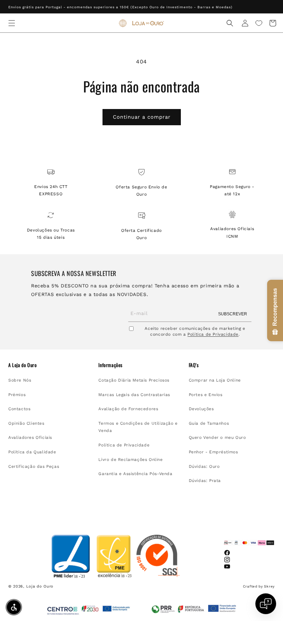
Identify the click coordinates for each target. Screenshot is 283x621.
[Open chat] (265, 603)
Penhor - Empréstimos (213, 452)
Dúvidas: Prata (205, 480)
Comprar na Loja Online (215, 380)
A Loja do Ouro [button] (22, 365)
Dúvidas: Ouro (204, 466)
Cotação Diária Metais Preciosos (133, 380)
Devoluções (201, 408)
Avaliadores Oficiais (30, 437)
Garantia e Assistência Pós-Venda (135, 473)
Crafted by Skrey (259, 586)
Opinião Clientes (26, 423)
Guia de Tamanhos (209, 423)
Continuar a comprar (141, 117)
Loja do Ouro (39, 586)
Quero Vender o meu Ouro (217, 437)
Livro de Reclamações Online (130, 459)
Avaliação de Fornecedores (128, 408)
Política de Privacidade (212, 334)
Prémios (17, 394)
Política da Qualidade (32, 452)
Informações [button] (110, 365)
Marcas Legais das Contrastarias (134, 394)
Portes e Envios (206, 394)
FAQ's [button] (194, 365)
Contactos (19, 408)
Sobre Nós (19, 380)
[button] (11, 23)
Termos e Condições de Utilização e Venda (137, 427)
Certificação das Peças (33, 466)
